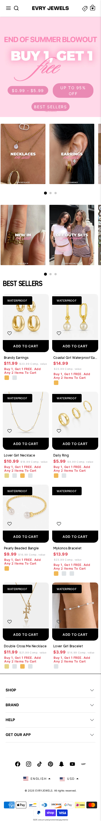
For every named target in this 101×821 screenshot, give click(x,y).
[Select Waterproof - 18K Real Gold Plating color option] (7, 378)
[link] (50, 67)
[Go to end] (55, 193)
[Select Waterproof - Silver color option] (15, 378)
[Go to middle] (50, 193)
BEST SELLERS (50, 106)
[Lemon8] (83, 764)
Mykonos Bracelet (67, 548)
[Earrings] (72, 154)
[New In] (23, 235)
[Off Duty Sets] (72, 235)
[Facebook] (17, 764)
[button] (8, 8)
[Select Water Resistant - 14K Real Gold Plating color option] (7, 476)
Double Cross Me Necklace (25, 646)
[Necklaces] (23, 154)
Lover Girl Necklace (19, 455)
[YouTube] (72, 764)
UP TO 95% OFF (73, 90)
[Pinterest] (50, 764)
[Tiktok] (39, 764)
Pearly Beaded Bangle (21, 548)
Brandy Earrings (16, 358)
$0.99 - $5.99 (28, 90)
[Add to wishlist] (9, 333)
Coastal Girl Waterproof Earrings (75, 358)
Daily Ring (61, 455)
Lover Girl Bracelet (68, 646)
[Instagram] (28, 764)
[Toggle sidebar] (85, 8)
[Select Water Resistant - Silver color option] (15, 476)
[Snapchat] (61, 764)
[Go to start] (45, 193)
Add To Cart (25, 346)
